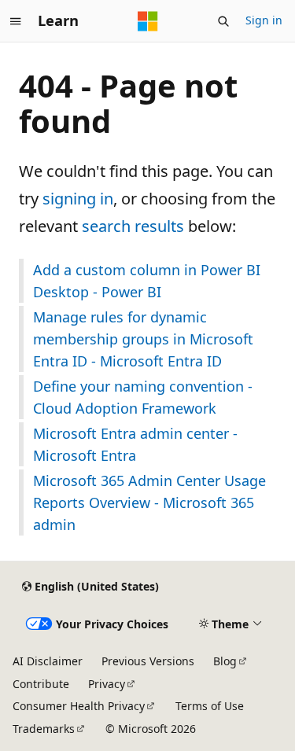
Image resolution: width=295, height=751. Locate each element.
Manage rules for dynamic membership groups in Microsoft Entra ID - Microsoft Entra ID (143, 338)
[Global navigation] (15, 21)
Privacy (106, 683)
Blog (225, 660)
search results (133, 226)
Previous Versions (147, 660)
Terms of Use (209, 705)
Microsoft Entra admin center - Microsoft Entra (135, 444)
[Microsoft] (148, 21)
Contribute (41, 683)
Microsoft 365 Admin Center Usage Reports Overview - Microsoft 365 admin (149, 502)
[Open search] (223, 21)
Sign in (263, 20)
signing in (77, 198)
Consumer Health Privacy (79, 705)
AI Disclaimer (48, 660)
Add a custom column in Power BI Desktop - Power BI (146, 280)
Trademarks (44, 728)
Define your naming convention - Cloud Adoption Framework (143, 397)
